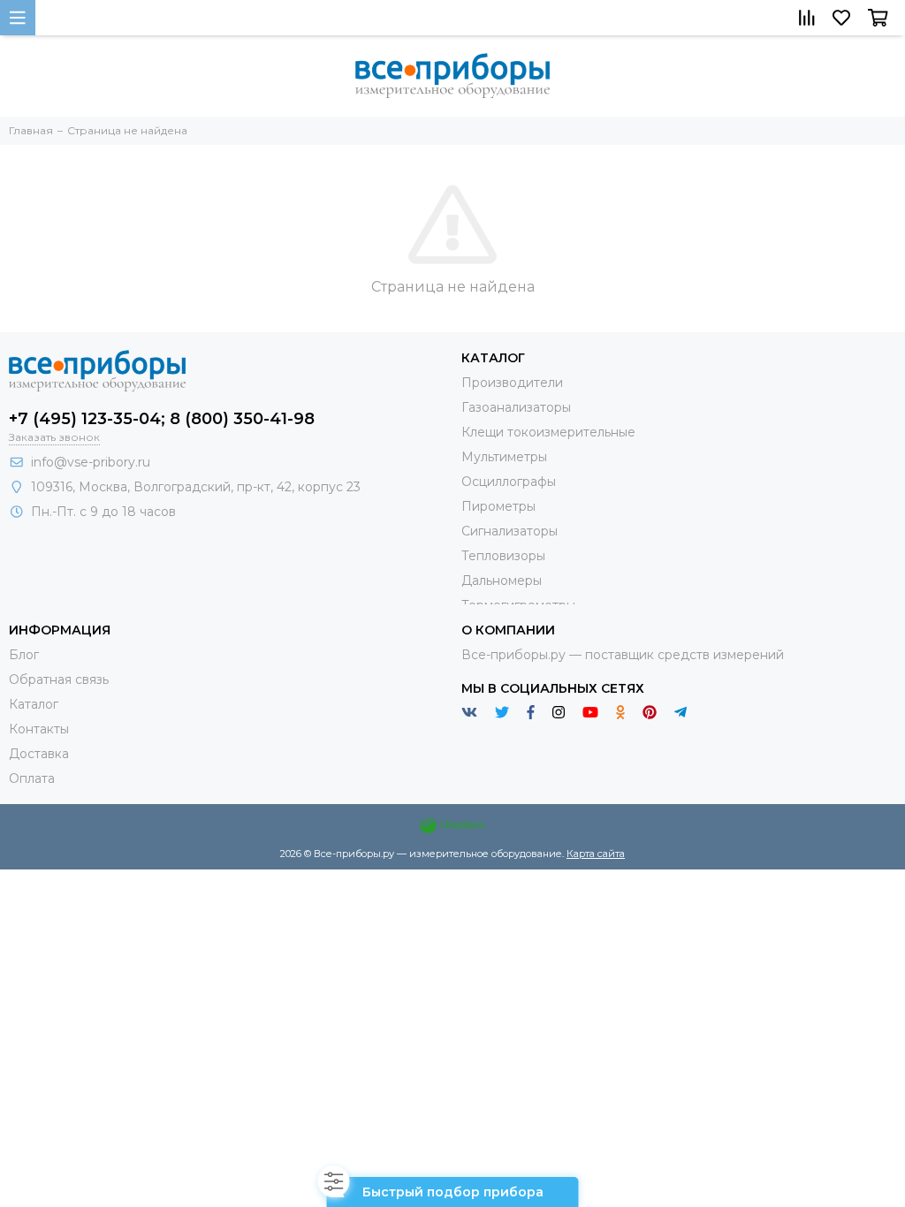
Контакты (39, 729)
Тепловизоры (503, 556)
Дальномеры (501, 580)
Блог (24, 655)
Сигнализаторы (509, 531)
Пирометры (498, 506)
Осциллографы (508, 482)
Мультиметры (504, 457)
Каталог (33, 704)
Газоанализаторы (516, 407)
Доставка (39, 754)
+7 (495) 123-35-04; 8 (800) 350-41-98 (162, 419)
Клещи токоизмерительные (548, 432)
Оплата (32, 778)
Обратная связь (59, 679)
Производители (512, 383)
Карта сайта (596, 853)
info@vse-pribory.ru (90, 462)
